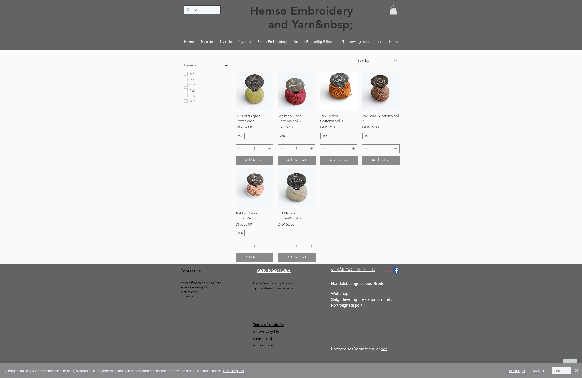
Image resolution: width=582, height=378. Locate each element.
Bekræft (561, 370)
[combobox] (377, 60)
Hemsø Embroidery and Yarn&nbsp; (301, 17)
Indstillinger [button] (517, 370)
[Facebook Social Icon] (396, 270)
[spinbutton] (254, 149)
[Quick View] (254, 91)
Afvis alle (539, 370)
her (384, 348)
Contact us (190, 270)
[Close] (576, 370)
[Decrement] (239, 149)
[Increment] (269, 149)
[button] (393, 9)
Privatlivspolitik (233, 370)
